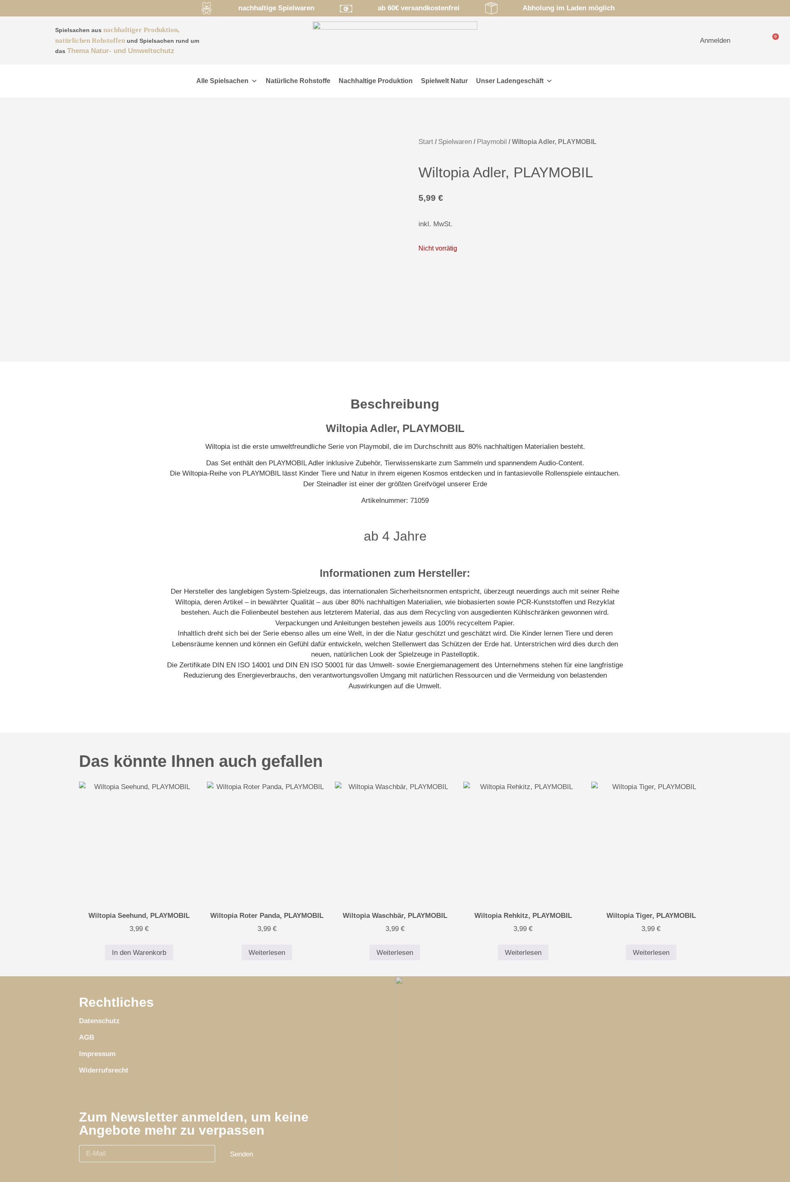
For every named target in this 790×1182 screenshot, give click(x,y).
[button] (170, 81)
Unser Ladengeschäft (510, 80)
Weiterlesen (267, 953)
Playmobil (492, 142)
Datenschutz (99, 1021)
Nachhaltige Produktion (376, 80)
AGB (86, 1037)
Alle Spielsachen (222, 80)
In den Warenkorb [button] (139, 953)
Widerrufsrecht (103, 1070)
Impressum (97, 1054)
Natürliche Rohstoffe (298, 80)
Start (425, 142)
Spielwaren (455, 142)
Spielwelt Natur (444, 80)
